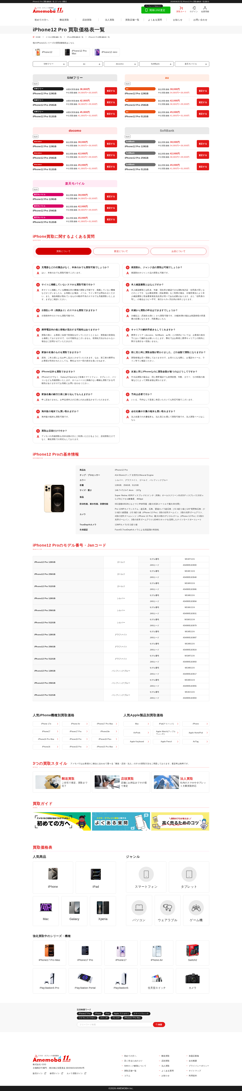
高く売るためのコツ (133, 1061)
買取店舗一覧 (132, 19)
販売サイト (38, 1073)
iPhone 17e (46, 724)
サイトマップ (195, 1071)
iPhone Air (75, 724)
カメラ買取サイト (75, 1073)
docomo (120, 64)
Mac (137, 724)
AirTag (196, 742)
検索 (160, 1024)
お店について (179, 251)
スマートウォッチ (141, 1014)
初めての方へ (42, 19)
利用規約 (193, 1075)
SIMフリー (48, 64)
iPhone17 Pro (76, 732)
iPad (107, 1014)
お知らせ (177, 19)
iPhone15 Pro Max (105, 747)
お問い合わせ (200, 19)
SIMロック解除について (135, 1066)
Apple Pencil (166, 742)
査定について (121, 251)
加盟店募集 (194, 1056)
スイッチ (104, 1018)
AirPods (136, 733)
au (84, 64)
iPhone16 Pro (76, 739)
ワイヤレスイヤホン (87, 1018)
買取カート (181, 11)
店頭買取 (87, 19)
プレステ (116, 1018)
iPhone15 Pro (76, 747)
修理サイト (55, 1073)
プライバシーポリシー (199, 1066)
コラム (127, 1075)
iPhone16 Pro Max (46, 739)
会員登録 (205, 11)
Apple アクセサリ (121, 1014)
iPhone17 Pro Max (105, 724)
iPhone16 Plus (105, 739)
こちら (163, 319)
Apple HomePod (196, 733)
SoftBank (155, 64)
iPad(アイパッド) (166, 724)
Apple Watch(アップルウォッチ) (165, 733)
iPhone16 (46, 747)
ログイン (194, 11)
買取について (63, 251)
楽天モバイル (191, 64)
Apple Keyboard (137, 742)
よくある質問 (155, 19)
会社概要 (193, 1061)
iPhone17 (46, 732)
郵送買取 (64, 19)
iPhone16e (105, 732)
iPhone (196, 724)
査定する (111, 91)
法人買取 (109, 19)
